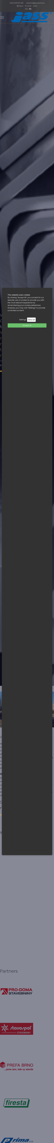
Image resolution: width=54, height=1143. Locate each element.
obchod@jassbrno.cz (35, 3)
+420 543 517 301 (16, 3)
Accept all (27, 325)
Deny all (31, 319)
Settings (22, 319)
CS (26, 8)
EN (30, 8)
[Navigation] (2, 17)
